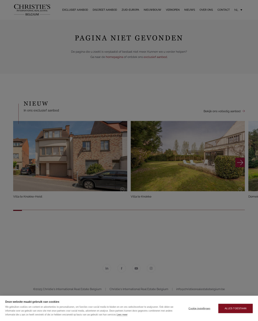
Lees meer (122, 314)
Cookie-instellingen (199, 308)
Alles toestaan (235, 308)
